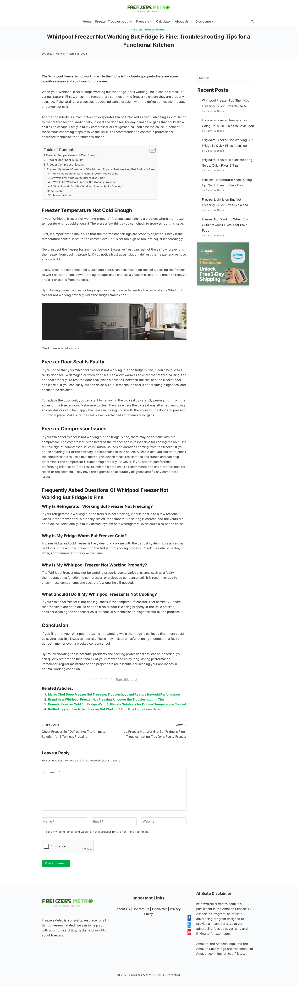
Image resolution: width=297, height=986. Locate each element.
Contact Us (141, 909)
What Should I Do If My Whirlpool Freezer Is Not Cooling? (88, 186)
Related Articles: (62, 195)
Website (148, 821)
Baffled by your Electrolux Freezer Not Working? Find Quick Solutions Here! (104, 709)
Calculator (163, 21)
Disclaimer (159, 909)
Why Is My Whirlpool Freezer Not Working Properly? (84, 182)
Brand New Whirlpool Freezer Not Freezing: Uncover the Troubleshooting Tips (106, 699)
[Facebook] (189, 918)
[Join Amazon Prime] (226, 263)
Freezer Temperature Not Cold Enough (72, 155)
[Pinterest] (189, 932)
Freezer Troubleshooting (113, 21)
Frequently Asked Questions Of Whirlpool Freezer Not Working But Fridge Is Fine (101, 169)
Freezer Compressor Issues (65, 164)
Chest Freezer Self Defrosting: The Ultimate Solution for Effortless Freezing (74, 731)
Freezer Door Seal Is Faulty (65, 160)
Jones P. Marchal (55, 53)
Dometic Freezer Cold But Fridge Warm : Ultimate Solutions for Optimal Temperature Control (117, 704)
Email (98, 821)
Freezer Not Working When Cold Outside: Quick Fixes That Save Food (225, 225)
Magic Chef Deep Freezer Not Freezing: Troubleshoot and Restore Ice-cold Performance (114, 694)
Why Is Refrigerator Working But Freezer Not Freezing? (86, 173)
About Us (123, 909)
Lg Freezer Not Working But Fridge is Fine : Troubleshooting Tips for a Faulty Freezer (155, 731)
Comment (51, 772)
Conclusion (54, 191)
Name (48, 821)
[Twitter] (189, 925)
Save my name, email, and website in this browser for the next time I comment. (97, 831)
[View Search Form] (252, 21)
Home (87, 21)
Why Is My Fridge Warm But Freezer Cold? (79, 177)
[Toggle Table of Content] (151, 150)
